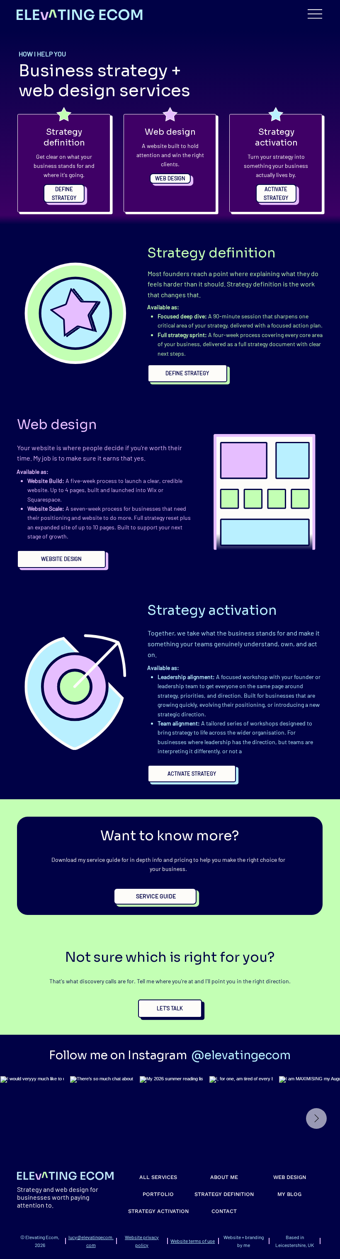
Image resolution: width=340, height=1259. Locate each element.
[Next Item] (316, 1118)
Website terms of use (192, 1241)
